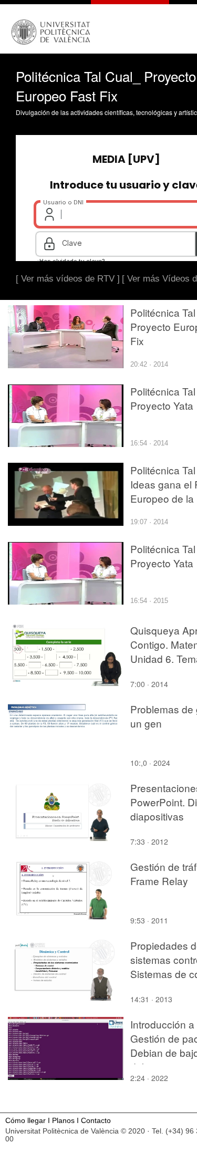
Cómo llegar (25, 1121)
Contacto (96, 1121)
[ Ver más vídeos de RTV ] (68, 279)
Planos (63, 1121)
